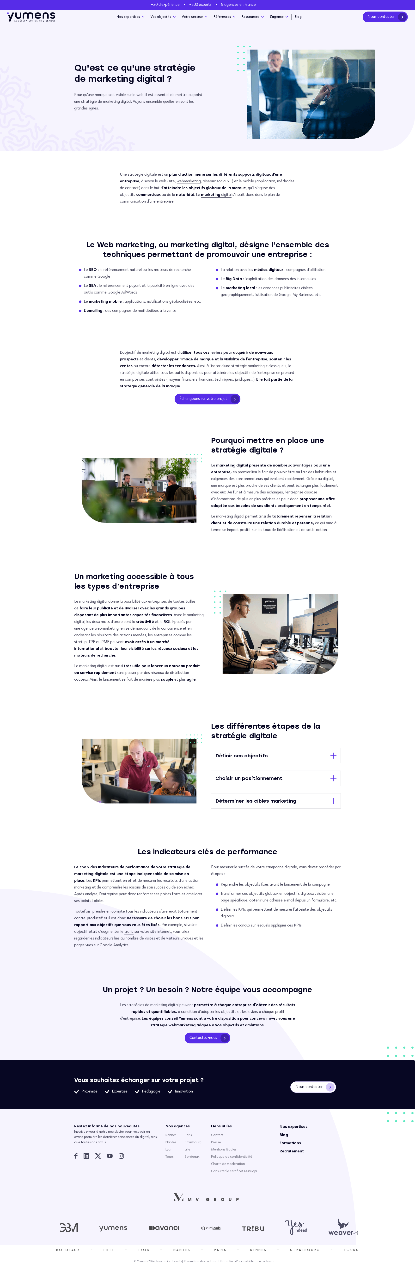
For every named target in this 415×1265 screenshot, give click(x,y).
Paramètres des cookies (199, 1261)
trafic (129, 932)
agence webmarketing (100, 629)
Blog (298, 17)
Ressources (250, 17)
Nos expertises (128, 17)
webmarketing (189, 181)
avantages (302, 465)
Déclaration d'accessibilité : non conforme (246, 1261)
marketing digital (156, 353)
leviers (216, 353)
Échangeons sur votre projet (203, 399)
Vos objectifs (161, 17)
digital (216, 195)
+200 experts (200, 5)
